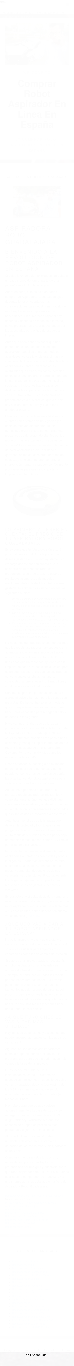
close (3, 1)
